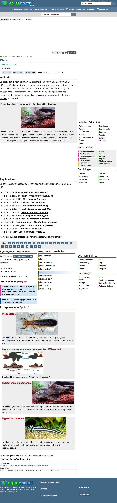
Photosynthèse (105, 161)
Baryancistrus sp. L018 (39, 209)
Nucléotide (103, 176)
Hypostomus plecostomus (34, 192)
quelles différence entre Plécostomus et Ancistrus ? (36, 237)
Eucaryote (83, 176)
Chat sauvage (84, 263)
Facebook (84, 494)
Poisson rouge (85, 126)
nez (15, 219)
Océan (81, 143)
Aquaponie (84, 163)
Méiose (102, 173)
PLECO (9, 300)
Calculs (71, 9)
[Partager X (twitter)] (71, 52)
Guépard (102, 269)
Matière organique (106, 280)
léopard (3, 98)
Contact (43, 489)
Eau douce (103, 126)
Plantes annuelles (87, 151)
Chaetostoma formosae (45, 222)
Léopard (102, 266)
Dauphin (102, 138)
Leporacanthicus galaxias (40, 225)
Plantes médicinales (85, 159)
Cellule (82, 173)
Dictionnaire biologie (19, 9)
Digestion (103, 182)
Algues (102, 159)
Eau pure (102, 132)
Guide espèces (40, 9)
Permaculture (85, 165)
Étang (81, 140)
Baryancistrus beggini (37, 215)
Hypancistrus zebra (37, 199)
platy (41, 259)
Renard (82, 266)
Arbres (102, 156)
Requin (102, 135)
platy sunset (44, 262)
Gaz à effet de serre (107, 283)
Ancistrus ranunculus (31, 228)
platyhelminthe (45, 265)
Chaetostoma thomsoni (37, 219)
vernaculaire (49, 85)
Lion (101, 260)
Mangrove (83, 288)
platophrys (44, 256)
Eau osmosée (104, 129)
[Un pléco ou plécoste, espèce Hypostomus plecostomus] (38, 118)
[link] (17, 3)
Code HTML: (4, 468)
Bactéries (83, 179)
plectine (42, 285)
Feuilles (102, 154)
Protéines (83, 182)
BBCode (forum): (6, 463)
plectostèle (44, 289)
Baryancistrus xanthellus (34, 205)
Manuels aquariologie (51, 482)
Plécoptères (44, 275)
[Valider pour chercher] (113, 3)
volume (16, 95)
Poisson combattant (84, 130)
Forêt (101, 277)
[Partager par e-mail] (63, 52)
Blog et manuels (57, 9)
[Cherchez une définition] (73, 14)
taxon (57, 88)
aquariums (5, 95)
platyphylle (44, 269)
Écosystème (84, 285)
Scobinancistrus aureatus (32, 202)
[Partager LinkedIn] (74, 52)
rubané (20, 219)
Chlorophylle (104, 163)
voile (21, 196)
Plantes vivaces (86, 154)
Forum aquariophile (86, 9)
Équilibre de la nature (85, 278)
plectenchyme (45, 282)
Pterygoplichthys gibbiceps (39, 196)
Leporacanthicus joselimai (32, 232)
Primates (82, 269)
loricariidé (36, 82)
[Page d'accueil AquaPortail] (17, 6)
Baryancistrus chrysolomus (34, 212)
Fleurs (101, 151)
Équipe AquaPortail (48, 495)
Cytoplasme (104, 179)
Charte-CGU (84, 487)
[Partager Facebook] (68, 52)
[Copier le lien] (66, 52)
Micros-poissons (86, 137)
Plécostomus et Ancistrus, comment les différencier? (31, 349)
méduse (15, 228)
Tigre (101, 263)
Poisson (82, 134)
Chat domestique (86, 260)
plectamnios (44, 279)
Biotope (82, 282)
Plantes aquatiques (87, 156)
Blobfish (102, 141)
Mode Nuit (103, 9)
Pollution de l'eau (106, 286)
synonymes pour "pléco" (22, 256)
